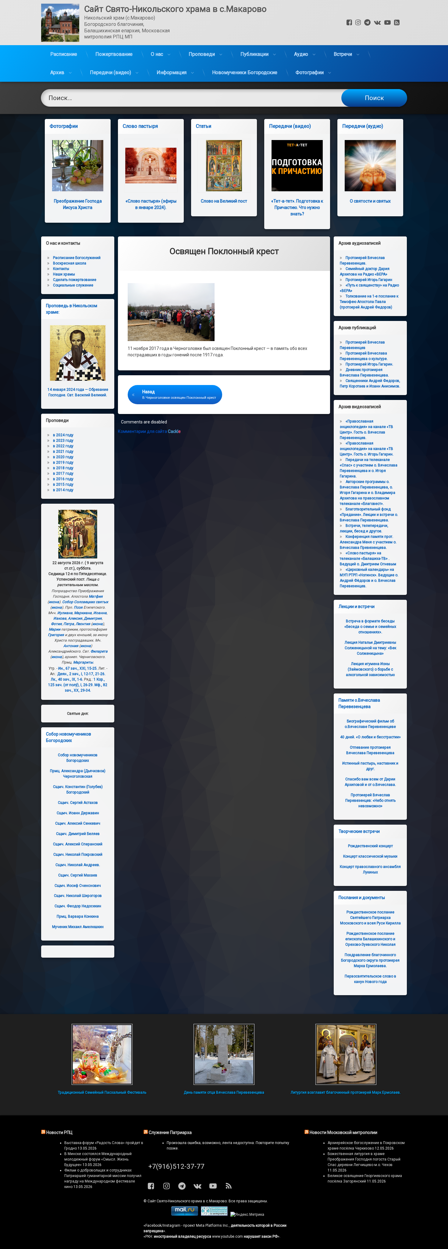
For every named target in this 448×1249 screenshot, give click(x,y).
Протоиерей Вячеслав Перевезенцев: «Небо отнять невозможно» (370, 800)
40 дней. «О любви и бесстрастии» (370, 737)
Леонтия (83, 624)
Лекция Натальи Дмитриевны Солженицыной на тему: (370, 648)
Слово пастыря (140, 126)
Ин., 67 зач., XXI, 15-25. (78, 668)
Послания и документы (362, 897)
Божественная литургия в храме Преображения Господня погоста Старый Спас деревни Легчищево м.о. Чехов (364, 1159)
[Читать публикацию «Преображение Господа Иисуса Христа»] (78, 166)
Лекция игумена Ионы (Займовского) (370, 669)
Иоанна (100, 613)
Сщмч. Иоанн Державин (78, 813)
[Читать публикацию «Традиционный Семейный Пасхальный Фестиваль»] (102, 1054)
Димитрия (93, 618)
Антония (70, 646)
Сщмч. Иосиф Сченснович (78, 886)
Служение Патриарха (170, 1132)
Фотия (56, 624)
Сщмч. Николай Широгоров (78, 896)
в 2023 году (63, 440)
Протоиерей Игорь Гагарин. (369, 364)
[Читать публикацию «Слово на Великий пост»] (224, 166)
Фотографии (310, 72)
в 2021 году (63, 451)
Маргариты (83, 662)
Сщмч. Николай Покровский (77, 854)
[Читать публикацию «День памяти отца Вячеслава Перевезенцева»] (224, 1054)
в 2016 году (63, 479)
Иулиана (65, 613)
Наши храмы (64, 274)
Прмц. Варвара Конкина (78, 916)
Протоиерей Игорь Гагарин (369, 280)
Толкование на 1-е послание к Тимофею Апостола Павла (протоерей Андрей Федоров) (369, 301)
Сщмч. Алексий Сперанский (77, 844)
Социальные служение (73, 285)
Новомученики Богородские (244, 72)
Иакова (59, 618)
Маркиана (83, 613)
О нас (157, 54)
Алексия (75, 618)
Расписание (63, 54)
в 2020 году (63, 457)
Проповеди (202, 54)
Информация (172, 72)
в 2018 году (63, 468)
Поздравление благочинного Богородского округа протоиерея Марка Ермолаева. (370, 960)
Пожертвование (114, 54)
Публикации (254, 54)
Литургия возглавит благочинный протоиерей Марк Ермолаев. (346, 1092)
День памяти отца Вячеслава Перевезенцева (224, 1092)
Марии (54, 629)
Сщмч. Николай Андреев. (77, 865)
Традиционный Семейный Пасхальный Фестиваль (102, 1092)
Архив (57, 72)
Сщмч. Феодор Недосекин (78, 906)
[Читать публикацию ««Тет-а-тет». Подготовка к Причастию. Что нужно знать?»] (297, 166)
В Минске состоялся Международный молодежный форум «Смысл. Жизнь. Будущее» (98, 1159)
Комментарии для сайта (149, 431)
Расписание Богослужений (77, 258)
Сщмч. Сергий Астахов (78, 803)
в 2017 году (63, 473)
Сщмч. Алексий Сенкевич (77, 823)
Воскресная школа (69, 263)
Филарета (99, 651)
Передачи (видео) (110, 72)
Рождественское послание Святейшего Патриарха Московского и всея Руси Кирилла (370, 917)
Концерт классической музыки (370, 856)
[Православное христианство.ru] (214, 1214)
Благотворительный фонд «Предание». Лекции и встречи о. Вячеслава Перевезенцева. (369, 514)
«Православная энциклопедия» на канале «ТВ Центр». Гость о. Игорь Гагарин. (366, 448)
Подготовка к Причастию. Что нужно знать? (297, 207)
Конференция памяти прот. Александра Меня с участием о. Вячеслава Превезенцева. (368, 542)
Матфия (96, 596)
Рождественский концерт (370, 846)
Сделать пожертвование (74, 280)
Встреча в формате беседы (370, 626)
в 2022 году (63, 446)
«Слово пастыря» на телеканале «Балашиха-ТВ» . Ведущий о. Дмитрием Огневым (368, 558)
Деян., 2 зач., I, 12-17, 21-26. (81, 674)
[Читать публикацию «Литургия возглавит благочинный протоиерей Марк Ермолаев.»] (346, 1054)
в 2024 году (63, 435)
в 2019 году (63, 462)
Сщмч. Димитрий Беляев (78, 834)
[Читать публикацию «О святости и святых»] (370, 166)
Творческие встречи (359, 831)
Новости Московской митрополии (343, 1132)
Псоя (78, 607)
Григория (56, 635)
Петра (68, 624)
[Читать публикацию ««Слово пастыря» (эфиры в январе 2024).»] (151, 166)
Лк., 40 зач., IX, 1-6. (67, 679)
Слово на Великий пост (224, 201)
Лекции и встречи (357, 606)
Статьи (203, 126)
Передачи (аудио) (362, 126)
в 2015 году (63, 484)
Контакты (61, 269)
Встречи (343, 54)
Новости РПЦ (59, 1132)
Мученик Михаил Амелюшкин (78, 927)
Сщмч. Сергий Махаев (77, 875)
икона (54, 602)
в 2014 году (63, 490)
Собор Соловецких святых (85, 602)
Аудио (301, 54)
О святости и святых (370, 201)
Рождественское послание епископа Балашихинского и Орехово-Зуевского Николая (370, 939)
